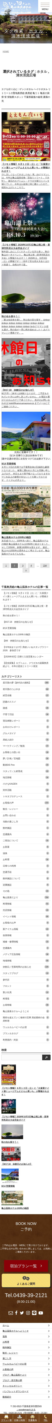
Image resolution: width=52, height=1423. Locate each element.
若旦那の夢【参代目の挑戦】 (25, 682)
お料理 (25, 859)
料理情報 (25, 904)
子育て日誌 (25, 714)
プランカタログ (25, 1033)
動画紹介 (7, 1397)
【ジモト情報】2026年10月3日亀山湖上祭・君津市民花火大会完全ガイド (25, 607)
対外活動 (25, 790)
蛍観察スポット (15, 97)
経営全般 (25, 695)
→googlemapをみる (26, 1409)
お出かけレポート (25, 727)
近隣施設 (25, 885)
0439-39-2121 (30, 1295)
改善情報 (25, 935)
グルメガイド (25, 733)
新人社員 (25, 992)
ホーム (6, 1325)
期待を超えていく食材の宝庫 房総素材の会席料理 (25, 1019)
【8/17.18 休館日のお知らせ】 (18, 622)
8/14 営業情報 (9, 628)
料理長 (25, 998)
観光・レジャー (25, 809)
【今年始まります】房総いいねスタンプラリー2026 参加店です (25, 649)
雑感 (25, 708)
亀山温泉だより (25, 897)
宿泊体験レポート (25, 720)
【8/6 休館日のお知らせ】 (16, 640)
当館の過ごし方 (25, 821)
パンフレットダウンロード (16, 1391)
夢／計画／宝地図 (25, 758)
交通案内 (25, 834)
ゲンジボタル (26, 89)
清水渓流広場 (26, 36)
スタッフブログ (25, 973)
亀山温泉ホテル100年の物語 (16, 634)
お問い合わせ (25, 815)
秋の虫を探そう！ (11, 615)
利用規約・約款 (25, 1040)
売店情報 (25, 910)
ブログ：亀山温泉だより (14, 1375)
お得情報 (25, 1005)
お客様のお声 (25, 922)
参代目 (25, 979)
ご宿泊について (25, 840)
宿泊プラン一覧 (23, 1266)
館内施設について (25, 878)
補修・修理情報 (25, 941)
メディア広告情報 (25, 954)
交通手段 (25, 872)
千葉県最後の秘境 (33, 97)
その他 (25, 891)
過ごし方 (7, 1358)
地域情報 (25, 960)
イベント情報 (25, 916)
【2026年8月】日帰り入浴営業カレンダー (23, 656)
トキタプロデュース (25, 796)
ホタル (36, 31)
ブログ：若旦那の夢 (12, 1380)
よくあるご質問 (26, 1283)
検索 (4, 1050)
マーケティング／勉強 (25, 746)
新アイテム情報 (25, 929)
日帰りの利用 (25, 866)
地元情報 (25, 777)
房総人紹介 (25, 739)
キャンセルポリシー (12, 1386)
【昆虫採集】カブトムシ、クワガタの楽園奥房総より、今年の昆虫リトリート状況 (25, 665)
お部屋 (25, 847)
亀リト (36, 93)
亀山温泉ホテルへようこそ (25, 1011)
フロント (25, 986)
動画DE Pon (25, 765)
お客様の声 (25, 803)
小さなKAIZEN (25, 784)
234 (45, 565)
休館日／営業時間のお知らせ (25, 967)
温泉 (25, 853)
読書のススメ (25, 702)
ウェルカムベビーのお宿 (25, 1027)
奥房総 (28, 93)
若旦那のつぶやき (25, 689)
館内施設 (25, 828)
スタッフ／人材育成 (25, 771)
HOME (6, 51)
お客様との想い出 (25, 752)
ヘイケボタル (41, 89)
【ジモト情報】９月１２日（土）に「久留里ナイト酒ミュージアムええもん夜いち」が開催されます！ (25, 596)
